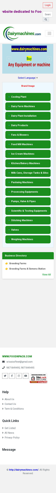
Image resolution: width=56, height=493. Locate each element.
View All (46, 274)
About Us (9, 399)
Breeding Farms (17, 263)
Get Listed (10, 428)
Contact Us (10, 404)
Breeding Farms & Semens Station (27, 268)
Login (48, 5)
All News (9, 432)
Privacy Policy (12, 437)
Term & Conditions (14, 408)
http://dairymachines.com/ (24, 469)
